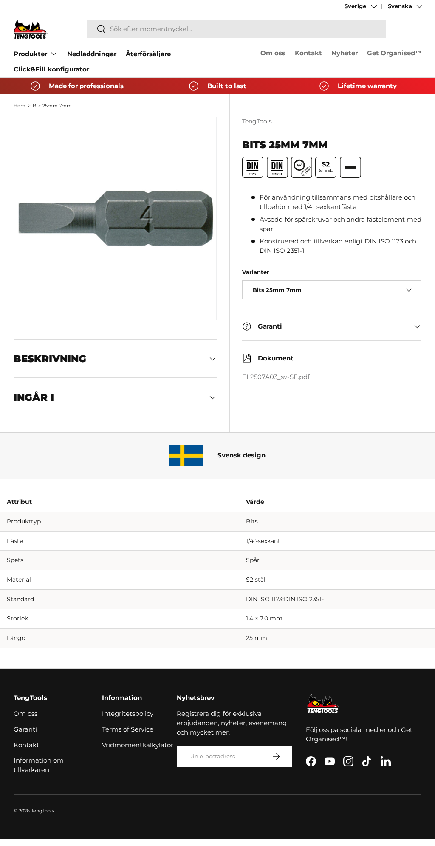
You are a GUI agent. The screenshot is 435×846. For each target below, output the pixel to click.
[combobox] (236, 29)
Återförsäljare (148, 54)
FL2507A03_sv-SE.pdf (276, 377)
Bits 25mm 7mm (52, 106)
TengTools (257, 121)
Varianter (255, 272)
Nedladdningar (91, 54)
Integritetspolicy (127, 713)
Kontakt (308, 53)
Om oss (272, 53)
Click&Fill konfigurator (51, 69)
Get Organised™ (394, 53)
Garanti (25, 729)
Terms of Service (127, 729)
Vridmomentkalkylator (137, 745)
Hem (19, 106)
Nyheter (344, 53)
